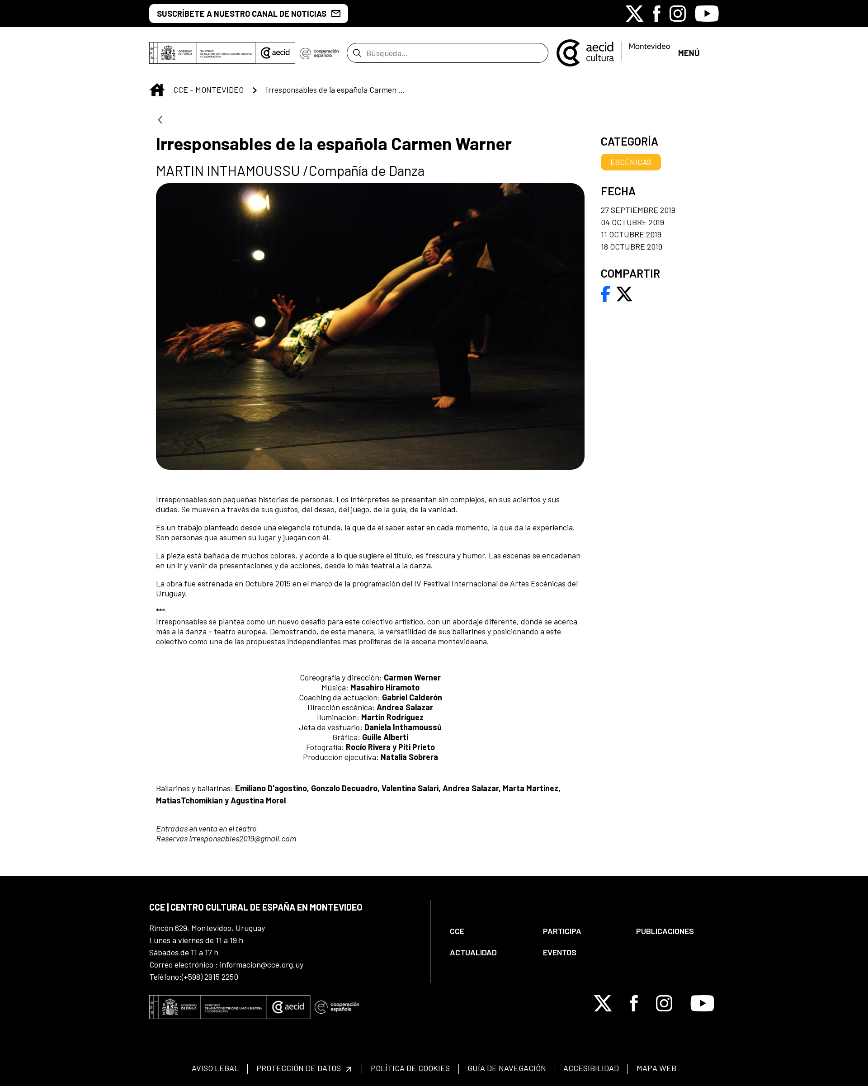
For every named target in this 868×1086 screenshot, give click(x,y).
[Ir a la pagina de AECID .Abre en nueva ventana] (275, 53)
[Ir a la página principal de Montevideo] (613, 52)
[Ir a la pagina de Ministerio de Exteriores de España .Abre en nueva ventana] (202, 53)
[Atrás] (160, 120)
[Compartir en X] (624, 293)
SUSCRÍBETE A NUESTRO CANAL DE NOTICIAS (241, 14)
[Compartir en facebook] (605, 293)
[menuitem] (489, 931)
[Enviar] (357, 53)
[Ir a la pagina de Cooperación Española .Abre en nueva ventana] (319, 53)
